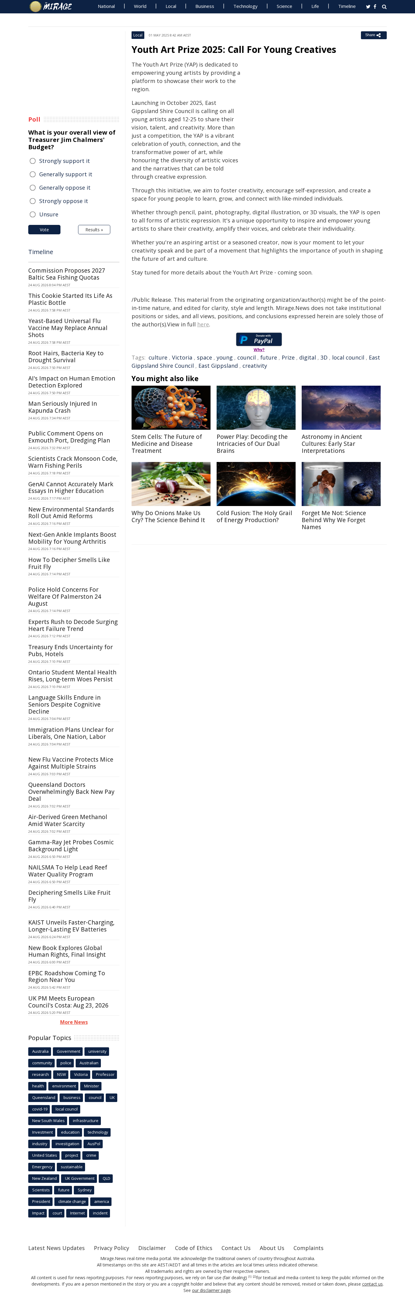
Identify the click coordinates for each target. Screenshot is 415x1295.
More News (74, 1022)
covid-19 (39, 1109)
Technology (245, 6)
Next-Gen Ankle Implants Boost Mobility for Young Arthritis (72, 538)
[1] (250, 1277)
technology (98, 1132)
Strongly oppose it (63, 201)
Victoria (182, 357)
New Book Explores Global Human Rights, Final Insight (67, 951)
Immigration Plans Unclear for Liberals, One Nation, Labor (71, 733)
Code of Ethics (193, 1248)
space (204, 357)
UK (112, 1097)
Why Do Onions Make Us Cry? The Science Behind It (168, 516)
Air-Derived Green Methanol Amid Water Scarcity (67, 820)
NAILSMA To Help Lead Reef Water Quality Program (67, 870)
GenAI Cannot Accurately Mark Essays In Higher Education (70, 487)
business (72, 1097)
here (203, 324)
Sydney (85, 1190)
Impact (38, 1213)
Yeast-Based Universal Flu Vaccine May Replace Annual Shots (68, 328)
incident (100, 1213)
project (71, 1155)
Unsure (48, 214)
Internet (77, 1213)
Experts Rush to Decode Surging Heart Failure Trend (73, 625)
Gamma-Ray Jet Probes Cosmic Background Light (71, 845)
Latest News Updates (56, 1248)
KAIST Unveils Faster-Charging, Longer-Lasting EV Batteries (71, 925)
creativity (254, 365)
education (70, 1132)
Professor (105, 1074)
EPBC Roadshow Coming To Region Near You (66, 976)
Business (204, 6)
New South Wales (48, 1120)
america (101, 1201)
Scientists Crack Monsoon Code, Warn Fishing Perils (73, 462)
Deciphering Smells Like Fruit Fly (69, 896)
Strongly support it (64, 160)
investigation (67, 1143)
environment (64, 1086)
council (246, 357)
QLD (106, 1178)
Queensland (43, 1097)
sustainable (72, 1166)
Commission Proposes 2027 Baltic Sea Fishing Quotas (66, 274)
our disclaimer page (211, 1290)
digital (307, 357)
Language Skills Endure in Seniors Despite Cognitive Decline (64, 704)
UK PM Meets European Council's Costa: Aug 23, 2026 (68, 1001)
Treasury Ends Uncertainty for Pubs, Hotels (70, 650)
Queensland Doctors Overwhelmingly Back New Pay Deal (71, 792)
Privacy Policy (111, 1248)
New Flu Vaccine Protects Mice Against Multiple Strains (70, 763)
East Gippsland (218, 365)
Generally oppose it (65, 187)
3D (324, 357)
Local (171, 6)
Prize (288, 357)
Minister (91, 1086)
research (40, 1074)
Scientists (41, 1190)
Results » (94, 229)
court (57, 1213)
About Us (272, 1248)
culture (158, 357)
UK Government (79, 1178)
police (65, 1063)
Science (284, 6)
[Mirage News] (53, 6)
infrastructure (85, 1120)
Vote (44, 229)
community (42, 1063)
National (106, 6)
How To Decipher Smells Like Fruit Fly (69, 563)
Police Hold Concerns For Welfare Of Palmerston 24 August (64, 597)
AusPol (93, 1143)
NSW (61, 1074)
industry (39, 1143)
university (97, 1051)
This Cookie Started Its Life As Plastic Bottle (70, 299)
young (225, 357)
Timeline (347, 6)
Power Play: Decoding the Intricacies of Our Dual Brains (252, 444)
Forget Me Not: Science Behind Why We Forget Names (334, 520)
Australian (89, 1063)
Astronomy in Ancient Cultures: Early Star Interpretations (332, 444)
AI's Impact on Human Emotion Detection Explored (71, 381)
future (268, 357)
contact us (372, 1284)
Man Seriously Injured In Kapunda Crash (62, 407)
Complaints (308, 1248)
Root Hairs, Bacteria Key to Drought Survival (66, 356)
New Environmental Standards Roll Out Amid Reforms (71, 512)
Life (315, 6)
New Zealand (44, 1178)
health (38, 1086)
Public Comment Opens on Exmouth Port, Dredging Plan (69, 436)
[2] (254, 1277)
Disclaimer (152, 1248)
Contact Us (236, 1248)
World (140, 6)
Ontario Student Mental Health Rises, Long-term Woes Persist (72, 675)
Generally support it (65, 174)
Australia (40, 1051)
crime (91, 1155)
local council (348, 357)
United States (44, 1155)
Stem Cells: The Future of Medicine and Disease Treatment (167, 444)
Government (68, 1051)
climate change (72, 1201)
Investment (42, 1132)
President (41, 1201)
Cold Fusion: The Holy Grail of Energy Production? (254, 516)
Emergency (42, 1166)
